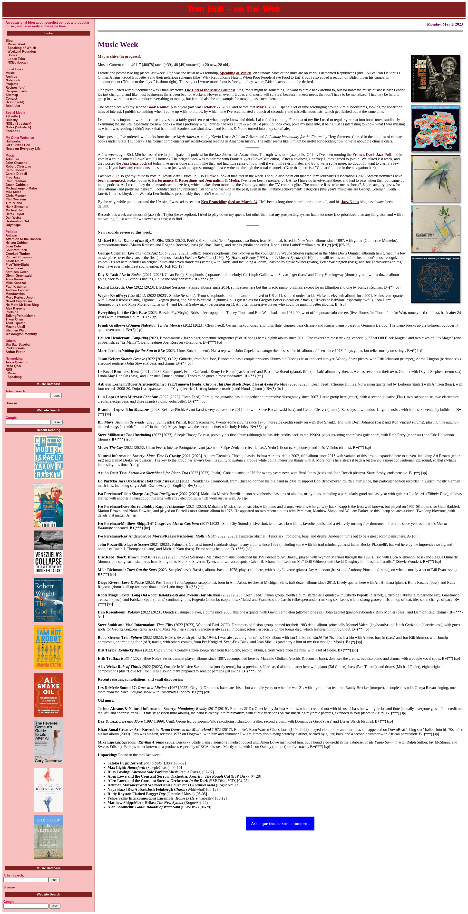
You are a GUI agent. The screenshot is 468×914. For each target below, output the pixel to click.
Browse (11, 403)
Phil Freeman (16, 181)
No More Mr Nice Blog (22, 305)
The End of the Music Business (209, 90)
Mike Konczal (16, 283)
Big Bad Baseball (18, 344)
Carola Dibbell (16, 174)
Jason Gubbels (17, 185)
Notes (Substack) (18, 127)
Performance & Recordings (174, 180)
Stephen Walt (16, 330)
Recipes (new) (16, 91)
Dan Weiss (13, 217)
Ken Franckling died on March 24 (229, 202)
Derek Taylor (15, 214)
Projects (12, 84)
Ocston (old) (15, 102)
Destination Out (17, 221)
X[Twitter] (13, 116)
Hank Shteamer (17, 206)
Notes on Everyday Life (23, 149)
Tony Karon (14, 279)
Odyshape (13, 225)
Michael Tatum (17, 210)
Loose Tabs (15, 59)
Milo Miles (13, 192)
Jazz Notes (350, 202)
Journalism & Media (222, 180)
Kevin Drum (14, 261)
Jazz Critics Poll (18, 145)
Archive (11, 76)
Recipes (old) (15, 87)
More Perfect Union (20, 297)
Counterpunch (16, 250)
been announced (111, 180)
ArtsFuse (12, 159)
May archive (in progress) (119, 56)
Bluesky (12, 120)
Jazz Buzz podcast (137, 163)
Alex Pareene (15, 308)
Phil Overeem (16, 199)
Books (11, 55)
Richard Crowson (19, 257)
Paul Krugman (16, 286)
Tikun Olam (14, 319)
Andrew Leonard (18, 290)
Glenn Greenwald (19, 275)
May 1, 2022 (266, 107)
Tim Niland (14, 203)
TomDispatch (15, 323)
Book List (13, 106)
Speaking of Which (21, 48)
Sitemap (12, 95)
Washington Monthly (21, 334)
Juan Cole (13, 246)
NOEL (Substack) (18, 123)
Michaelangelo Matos (22, 188)
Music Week (16, 44)
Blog (9, 40)
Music (10, 73)
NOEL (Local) (17, 62)
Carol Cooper (16, 170)
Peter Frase (14, 268)
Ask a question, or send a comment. (280, 823)
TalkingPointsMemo (21, 316)
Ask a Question (17, 362)
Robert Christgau (18, 166)
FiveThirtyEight (17, 264)
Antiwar (11, 235)
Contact (11, 98)
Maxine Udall (15, 327)
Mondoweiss (15, 294)
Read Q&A (13, 366)
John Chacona (16, 163)
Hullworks (13, 141)
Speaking (14, 377)
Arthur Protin (15, 352)
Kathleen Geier (17, 272)
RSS (9, 369)
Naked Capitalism (19, 301)
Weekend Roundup (21, 51)
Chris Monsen (16, 196)
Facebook (13, 131)
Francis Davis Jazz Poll (371, 154)
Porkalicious (15, 348)
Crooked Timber (18, 253)
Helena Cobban (17, 243)
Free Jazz (13, 177)
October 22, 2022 (216, 107)
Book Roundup (160, 107)
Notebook (13, 80)
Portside (12, 312)
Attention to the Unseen (23, 239)
